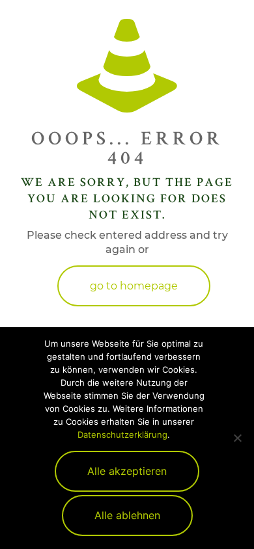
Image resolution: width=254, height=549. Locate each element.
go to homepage (134, 286)
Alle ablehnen (127, 515)
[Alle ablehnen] (237, 437)
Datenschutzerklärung (122, 434)
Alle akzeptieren (127, 470)
